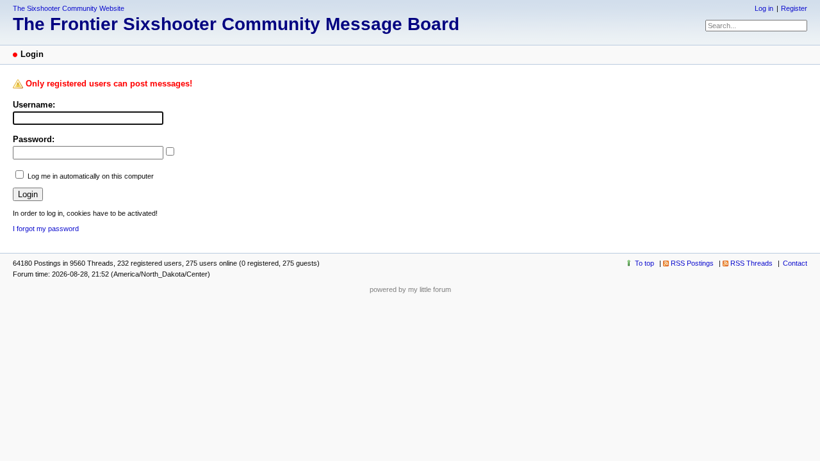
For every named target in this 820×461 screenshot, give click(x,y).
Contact (795, 263)
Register (794, 8)
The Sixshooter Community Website (68, 8)
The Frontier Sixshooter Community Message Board (236, 24)
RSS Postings (692, 263)
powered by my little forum (410, 289)
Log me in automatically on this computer (91, 176)
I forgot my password (46, 228)
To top (644, 263)
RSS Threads (751, 263)
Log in (764, 8)
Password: (33, 139)
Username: (34, 104)
